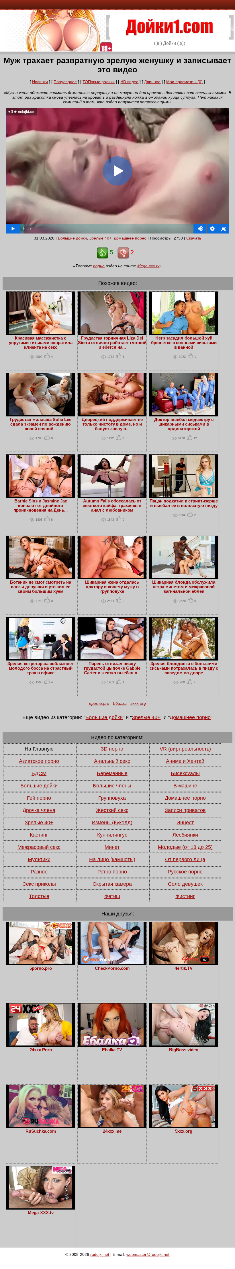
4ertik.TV (184, 968)
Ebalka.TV (112, 1049)
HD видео (129, 81)
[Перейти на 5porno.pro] (40, 962)
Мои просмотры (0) (184, 81)
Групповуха (112, 798)
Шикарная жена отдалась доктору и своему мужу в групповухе (112, 587)
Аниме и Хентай (185, 761)
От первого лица (185, 859)
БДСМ (39, 773)
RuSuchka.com (41, 1131)
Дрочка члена (39, 810)
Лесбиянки (185, 835)
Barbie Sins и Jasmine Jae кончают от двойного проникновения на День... (40, 505)
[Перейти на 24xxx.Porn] (40, 1044)
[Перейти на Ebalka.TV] (112, 1044)
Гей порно (39, 798)
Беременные (112, 773)
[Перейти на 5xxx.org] (183, 1125)
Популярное (65, 81)
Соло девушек (185, 884)
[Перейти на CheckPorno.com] (112, 962)
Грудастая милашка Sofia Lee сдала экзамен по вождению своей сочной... (40, 424)
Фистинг (185, 896)
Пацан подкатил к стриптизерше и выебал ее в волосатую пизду (184, 503)
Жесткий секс (112, 810)
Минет (112, 847)
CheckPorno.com (112, 968)
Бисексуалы (185, 773)
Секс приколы (39, 884)
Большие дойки (72, 238)
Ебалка (120, 703)
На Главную (39, 749)
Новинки (40, 81)
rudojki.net (99, 1254)
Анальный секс (112, 761)
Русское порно (185, 872)
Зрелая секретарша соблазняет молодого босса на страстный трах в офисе (40, 668)
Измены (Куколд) (112, 822)
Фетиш (112, 896)
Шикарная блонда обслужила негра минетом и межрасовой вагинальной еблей (183, 587)
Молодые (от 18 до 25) (185, 847)
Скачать (193, 238)
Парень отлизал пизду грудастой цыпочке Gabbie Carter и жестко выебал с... (112, 668)
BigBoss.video (183, 1049)
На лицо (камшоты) (112, 859)
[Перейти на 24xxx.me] (112, 1125)
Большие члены (112, 786)
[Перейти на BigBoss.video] (183, 1044)
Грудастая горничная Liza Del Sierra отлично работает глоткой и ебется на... (112, 343)
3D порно (112, 749)
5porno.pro (99, 703)
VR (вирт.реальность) (185, 749)
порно (99, 266)
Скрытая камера (112, 884)
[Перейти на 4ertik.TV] (183, 962)
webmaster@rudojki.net (147, 1254)
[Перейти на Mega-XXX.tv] (40, 1207)
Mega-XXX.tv (41, 1212)
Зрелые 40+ (100, 238)
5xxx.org (138, 703)
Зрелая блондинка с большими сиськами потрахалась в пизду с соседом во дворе (184, 668)
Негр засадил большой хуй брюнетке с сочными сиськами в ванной (184, 343)
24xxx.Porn (41, 1049)
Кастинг (39, 835)
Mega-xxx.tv (148, 266)
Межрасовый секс (38, 847)
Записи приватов (185, 810)
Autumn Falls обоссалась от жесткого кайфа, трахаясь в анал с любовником (112, 505)
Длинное (152, 81)
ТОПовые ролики (99, 81)
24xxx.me (112, 1131)
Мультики (39, 859)
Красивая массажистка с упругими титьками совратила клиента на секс (41, 343)
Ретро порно (112, 872)
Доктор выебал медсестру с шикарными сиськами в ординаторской (184, 424)
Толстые (39, 896)
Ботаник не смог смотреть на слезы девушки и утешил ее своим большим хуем (40, 587)
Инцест (185, 822)
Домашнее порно (130, 238)
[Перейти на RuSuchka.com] (40, 1125)
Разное (39, 872)
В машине (185, 786)
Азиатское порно (39, 761)
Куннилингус (112, 835)
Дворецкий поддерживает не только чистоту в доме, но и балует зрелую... (112, 424)
